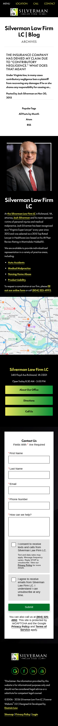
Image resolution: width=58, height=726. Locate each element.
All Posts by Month (29, 113)
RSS (29, 124)
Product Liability (17, 279)
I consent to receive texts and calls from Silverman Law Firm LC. (32, 555)
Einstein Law (11, 708)
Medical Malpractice (19, 268)
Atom (29, 119)
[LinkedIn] (33, 671)
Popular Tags (29, 108)
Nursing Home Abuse (19, 274)
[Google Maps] (15, 671)
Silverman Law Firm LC (29, 369)
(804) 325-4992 (41, 290)
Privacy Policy (25, 565)
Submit (29, 607)
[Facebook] (24, 671)
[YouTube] (42, 671)
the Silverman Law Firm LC (21, 213)
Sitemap (9, 714)
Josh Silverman (21, 217)
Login (35, 714)
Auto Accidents (16, 262)
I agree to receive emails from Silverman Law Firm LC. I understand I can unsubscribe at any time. (31, 587)
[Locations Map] (29, 325)
